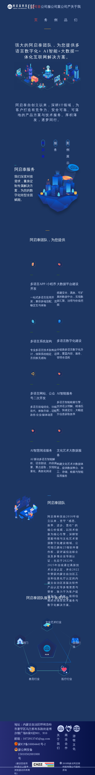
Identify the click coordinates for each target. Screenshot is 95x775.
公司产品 (66, 9)
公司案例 (56, 9)
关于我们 (76, 9)
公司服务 (46, 9)
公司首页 (36, 9)
